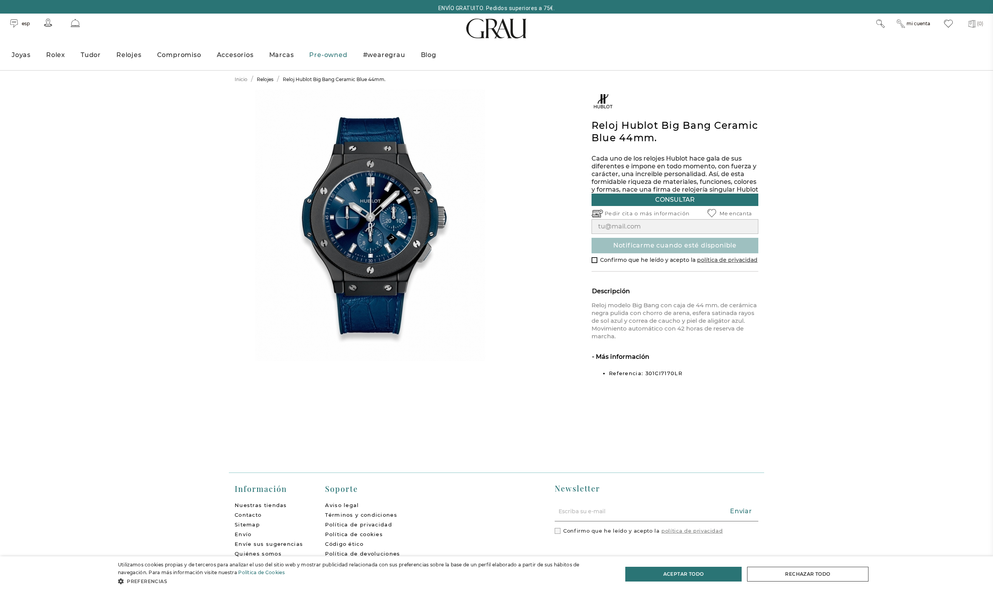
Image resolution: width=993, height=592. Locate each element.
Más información (621, 356)
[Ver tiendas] (48, 23)
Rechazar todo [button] (807, 574)
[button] (363, 581)
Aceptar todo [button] (683, 574)
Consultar (675, 199)
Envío (243, 534)
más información (665, 213)
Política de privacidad (358, 524)
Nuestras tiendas (261, 505)
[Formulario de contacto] (75, 23)
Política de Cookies (261, 572)
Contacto (248, 515)
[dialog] (496, 574)
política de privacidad (727, 259)
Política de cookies (354, 534)
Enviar (741, 511)
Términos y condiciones (361, 515)
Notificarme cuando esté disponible (675, 245)
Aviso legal (342, 505)
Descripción (611, 291)
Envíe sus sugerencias (269, 544)
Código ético (344, 544)
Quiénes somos (258, 553)
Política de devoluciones (362, 553)
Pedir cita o (622, 213)
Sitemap (247, 524)
